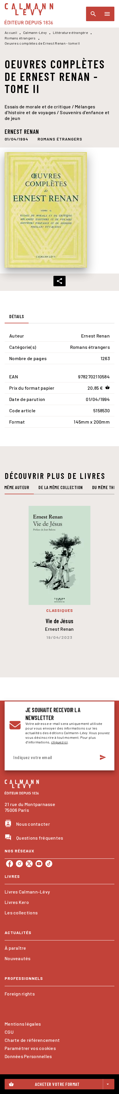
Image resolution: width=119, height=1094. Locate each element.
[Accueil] (29, 14)
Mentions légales (23, 1023)
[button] (60, 139)
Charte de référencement (32, 1040)
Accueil (11, 32)
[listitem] (9, 864)
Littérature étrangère (70, 32)
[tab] (17, 316)
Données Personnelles (28, 1056)
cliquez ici (59, 742)
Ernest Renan (22, 131)
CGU (9, 1032)
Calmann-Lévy (35, 32)
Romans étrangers (20, 38)
